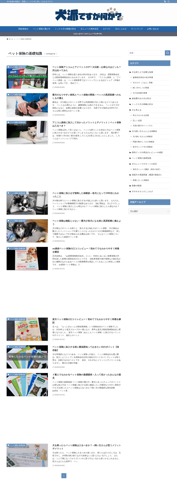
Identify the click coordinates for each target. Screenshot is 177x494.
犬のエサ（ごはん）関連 (143, 83)
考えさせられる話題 (141, 115)
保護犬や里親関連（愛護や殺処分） (147, 175)
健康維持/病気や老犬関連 (143, 77)
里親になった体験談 (141, 180)
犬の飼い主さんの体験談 (143, 137)
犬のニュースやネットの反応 (144, 164)
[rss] (165, 1)
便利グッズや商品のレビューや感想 (147, 152)
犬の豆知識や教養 (140, 93)
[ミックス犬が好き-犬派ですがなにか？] (88, 14)
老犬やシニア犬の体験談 (143, 147)
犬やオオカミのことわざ (142, 191)
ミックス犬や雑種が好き (142, 104)
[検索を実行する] (167, 53)
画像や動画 (136, 186)
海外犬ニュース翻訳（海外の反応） (147, 169)
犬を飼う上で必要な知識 (142, 72)
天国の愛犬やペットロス (143, 126)
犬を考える (136, 110)
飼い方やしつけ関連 (141, 88)
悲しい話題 (137, 121)
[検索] (168, 1)
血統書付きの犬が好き (141, 98)
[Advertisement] (64, 168)
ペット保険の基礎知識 (141, 158)
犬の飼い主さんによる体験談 (144, 131)
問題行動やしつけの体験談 (143, 142)
